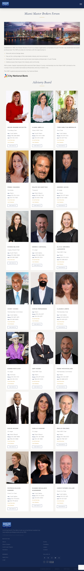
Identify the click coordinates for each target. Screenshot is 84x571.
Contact (45, 549)
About (4, 541)
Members (5, 549)
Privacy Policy (77, 569)
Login (3, 560)
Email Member (11, 140)
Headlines (45, 544)
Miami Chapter (6, 544)
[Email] (59, 557)
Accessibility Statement (45, 569)
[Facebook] (44, 557)
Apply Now (5, 557)
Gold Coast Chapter (7, 547)
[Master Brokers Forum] (5, 4)
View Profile (12, 145)
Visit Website (11, 142)
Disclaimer (57, 569)
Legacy (45, 547)
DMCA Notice (67, 569)
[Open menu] (81, 4)
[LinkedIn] (48, 557)
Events (45, 541)
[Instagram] (51, 557)
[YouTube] (55, 557)
